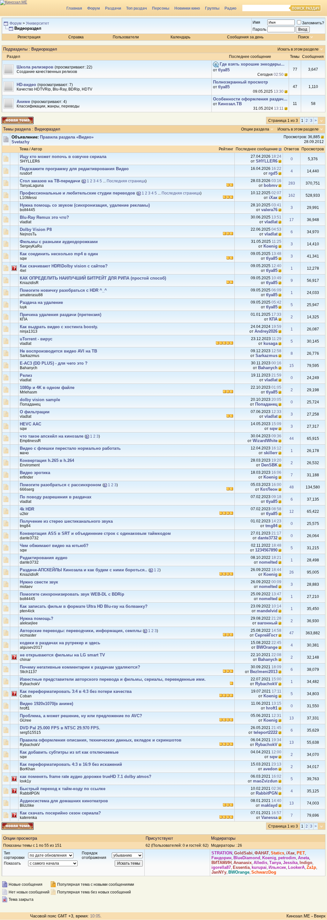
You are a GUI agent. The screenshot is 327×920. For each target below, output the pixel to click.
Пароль (259, 29)
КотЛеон (269, 489)
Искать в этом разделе (298, 49)
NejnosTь (28, 234)
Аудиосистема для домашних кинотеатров (64, 800)
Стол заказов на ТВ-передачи (50, 180)
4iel (23, 270)
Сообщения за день (245, 37)
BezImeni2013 (264, 671)
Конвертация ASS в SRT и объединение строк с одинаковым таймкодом (95, 533)
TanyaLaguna (32, 185)
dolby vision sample (40, 399)
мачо (24, 453)
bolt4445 (27, 210)
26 (291, 572)
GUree (25, 720)
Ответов (291, 149)
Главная (74, 8)
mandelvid (267, 610)
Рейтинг (226, 149)
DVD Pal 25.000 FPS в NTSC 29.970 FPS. (60, 728)
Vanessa (269, 817)
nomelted (268, 562)
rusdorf (26, 173)
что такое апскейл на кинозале (51, 436)
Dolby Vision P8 (36, 229)
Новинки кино (187, 8)
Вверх (320, 916)
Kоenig (270, 246)
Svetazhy (20, 141)
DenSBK (269, 465)
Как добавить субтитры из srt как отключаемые (69, 752)
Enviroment (30, 465)
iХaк (273, 197)
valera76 (269, 209)
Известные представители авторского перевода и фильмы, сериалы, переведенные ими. (113, 679)
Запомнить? (313, 23)
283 (291, 183)
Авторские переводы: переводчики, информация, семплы (80, 630)
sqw (23, 258)
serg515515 (30, 732)
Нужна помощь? (36, 618)
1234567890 (266, 550)
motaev (26, 586)
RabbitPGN (30, 793)
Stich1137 (28, 672)
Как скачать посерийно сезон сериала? (60, 813)
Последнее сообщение (257, 149)
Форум (93, 8)
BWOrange (267, 647)
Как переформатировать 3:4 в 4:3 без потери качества (76, 691)
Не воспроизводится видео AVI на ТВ (58, 351)
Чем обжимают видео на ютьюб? (54, 545)
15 (291, 365)
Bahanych (28, 368)
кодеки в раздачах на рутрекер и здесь (60, 642)
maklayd (269, 805)
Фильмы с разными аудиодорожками (59, 241)
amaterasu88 (31, 295)
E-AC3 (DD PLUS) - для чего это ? (53, 363)
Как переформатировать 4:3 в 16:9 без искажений (71, 764)
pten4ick (27, 611)
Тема (23, 149)
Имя (256, 22)
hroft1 (25, 708)
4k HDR (27, 509)
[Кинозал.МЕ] (32, 8)
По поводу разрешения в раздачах (55, 497)
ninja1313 (28, 331)
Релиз (26, 375)
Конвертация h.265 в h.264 (47, 460)
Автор (36, 149)
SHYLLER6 (30, 161)
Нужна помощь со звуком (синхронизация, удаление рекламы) (85, 205)
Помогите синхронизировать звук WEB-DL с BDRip (72, 594)
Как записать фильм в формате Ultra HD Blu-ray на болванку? (84, 606)
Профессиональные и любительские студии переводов (77, 193)
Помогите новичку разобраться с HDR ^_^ (63, 290)
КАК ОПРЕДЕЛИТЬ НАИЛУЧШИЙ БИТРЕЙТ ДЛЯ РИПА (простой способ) (93, 278)
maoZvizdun (265, 781)
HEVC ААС (30, 424)
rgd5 (273, 173)
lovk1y (25, 781)
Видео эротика (35, 472)
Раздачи (113, 8)
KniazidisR (29, 283)
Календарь (180, 37)
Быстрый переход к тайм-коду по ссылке (62, 788)
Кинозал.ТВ (230, 103)
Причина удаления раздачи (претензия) (60, 314)
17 (291, 220)
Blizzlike (27, 805)
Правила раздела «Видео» (67, 137)
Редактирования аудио (43, 557)
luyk (23, 307)
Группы (212, 8)
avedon (270, 768)
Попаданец (30, 404)
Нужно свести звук (39, 582)
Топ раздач (136, 8)
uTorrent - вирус (36, 339)
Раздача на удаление (41, 302)
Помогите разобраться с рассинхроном (60, 484)
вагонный (267, 623)
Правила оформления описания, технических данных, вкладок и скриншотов (100, 740)
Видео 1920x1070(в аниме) (46, 703)
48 (291, 487)
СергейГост (266, 635)
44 (291, 438)
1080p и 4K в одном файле (47, 387)
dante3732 (29, 538)
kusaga (270, 343)
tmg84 (25, 526)
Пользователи (126, 37)
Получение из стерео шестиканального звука (66, 521)
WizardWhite (265, 440)
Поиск (303, 37)
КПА (23, 319)
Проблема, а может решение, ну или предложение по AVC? (81, 715)
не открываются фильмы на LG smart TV (62, 655)
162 (291, 195)
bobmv (271, 185)
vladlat (25, 222)
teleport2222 (266, 732)
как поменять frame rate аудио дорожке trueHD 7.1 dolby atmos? (85, 776)
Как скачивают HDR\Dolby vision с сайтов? (64, 266)
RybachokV (30, 684)
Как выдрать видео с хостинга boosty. (59, 326)
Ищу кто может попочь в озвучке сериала (63, 156)
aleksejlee (29, 623)
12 (291, 511)
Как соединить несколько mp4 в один (59, 253)
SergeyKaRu (31, 246)
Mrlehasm (28, 392)
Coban (26, 696)
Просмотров (312, 149)
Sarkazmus (29, 355)
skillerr (271, 452)
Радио (230, 8)
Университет (37, 23)
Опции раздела (255, 129)
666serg (27, 489)
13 (291, 718)
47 (291, 633)
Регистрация (29, 37)
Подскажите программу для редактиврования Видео (74, 168)
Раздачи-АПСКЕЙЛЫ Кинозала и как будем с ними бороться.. (83, 569)
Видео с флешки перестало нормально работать (70, 448)
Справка (76, 37)
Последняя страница (126, 181)
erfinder (26, 477)
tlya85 (224, 69)
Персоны (160, 8)
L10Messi (28, 197)
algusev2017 (31, 647)
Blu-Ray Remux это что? (44, 217)
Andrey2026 (266, 331)
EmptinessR (30, 441)
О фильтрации (34, 411)
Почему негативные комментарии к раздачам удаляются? (80, 667)
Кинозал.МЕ (298, 916)
